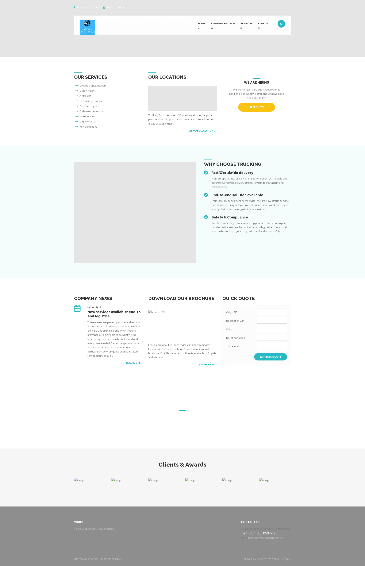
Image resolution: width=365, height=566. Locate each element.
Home (202, 23)
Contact (264, 23)
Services (246, 23)
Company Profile (223, 23)
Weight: (230, 329)
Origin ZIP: (232, 312)
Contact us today (115, 7)
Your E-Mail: (233, 346)
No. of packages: (235, 338)
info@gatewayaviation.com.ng (265, 537)
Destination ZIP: (235, 320)
